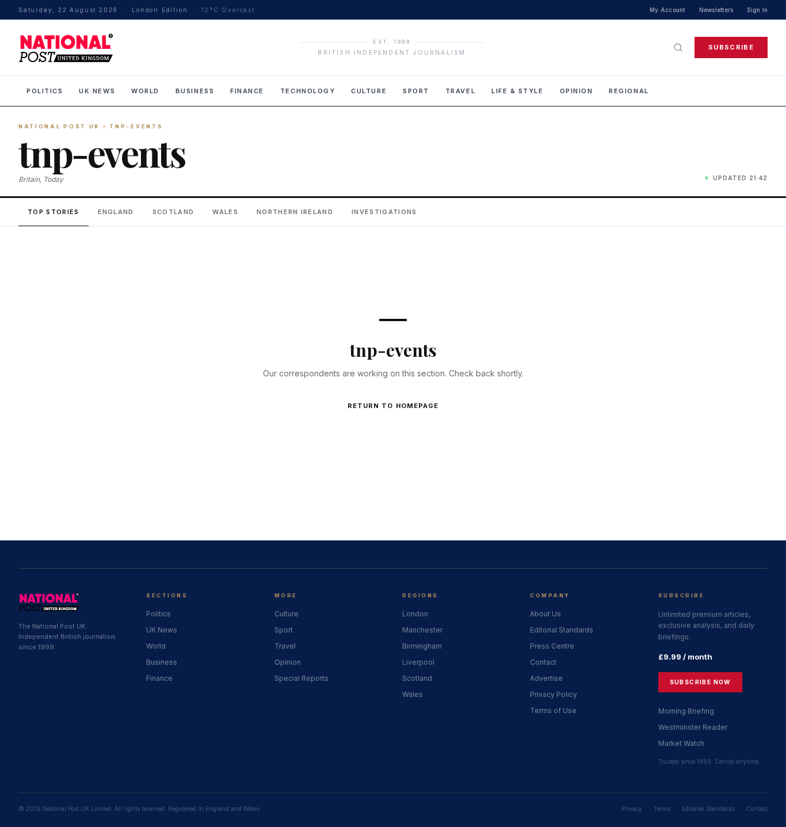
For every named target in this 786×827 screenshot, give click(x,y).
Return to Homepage (393, 406)
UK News (97, 91)
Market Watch (681, 743)
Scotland (173, 212)
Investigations (384, 212)
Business (194, 91)
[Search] (678, 47)
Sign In (757, 9)
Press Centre (552, 646)
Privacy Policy (553, 694)
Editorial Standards (561, 630)
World (145, 91)
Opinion (576, 91)
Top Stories (53, 212)
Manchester (422, 630)
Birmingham (422, 646)
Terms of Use (553, 710)
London (415, 613)
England (116, 212)
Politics (44, 91)
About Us (545, 613)
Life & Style (517, 91)
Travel (460, 91)
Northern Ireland (295, 212)
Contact (543, 662)
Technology (307, 91)
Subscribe (731, 47)
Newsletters (716, 9)
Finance (247, 91)
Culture (369, 91)
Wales (225, 212)
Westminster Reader (692, 727)
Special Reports (301, 678)
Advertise (546, 678)
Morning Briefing (686, 711)
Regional (628, 91)
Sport (416, 91)
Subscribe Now (700, 682)
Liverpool (418, 662)
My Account (667, 9)
